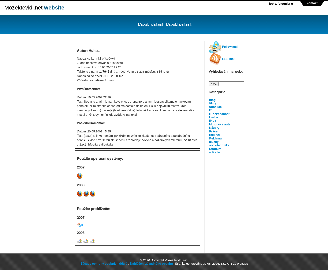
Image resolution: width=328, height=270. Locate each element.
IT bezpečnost (219, 114)
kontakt (312, 3)
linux (212, 120)
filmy (212, 103)
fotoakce (215, 107)
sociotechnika (219, 145)
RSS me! (228, 59)
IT (210, 110)
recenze (215, 134)
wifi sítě (214, 152)
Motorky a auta (219, 124)
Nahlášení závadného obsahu (151, 263)
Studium (215, 148)
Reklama (215, 138)
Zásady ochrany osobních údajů (104, 263)
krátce (213, 117)
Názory (214, 127)
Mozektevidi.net (34, 8)
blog (212, 100)
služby (214, 141)
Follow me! (229, 46)
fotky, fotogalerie (281, 3)
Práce (213, 131)
